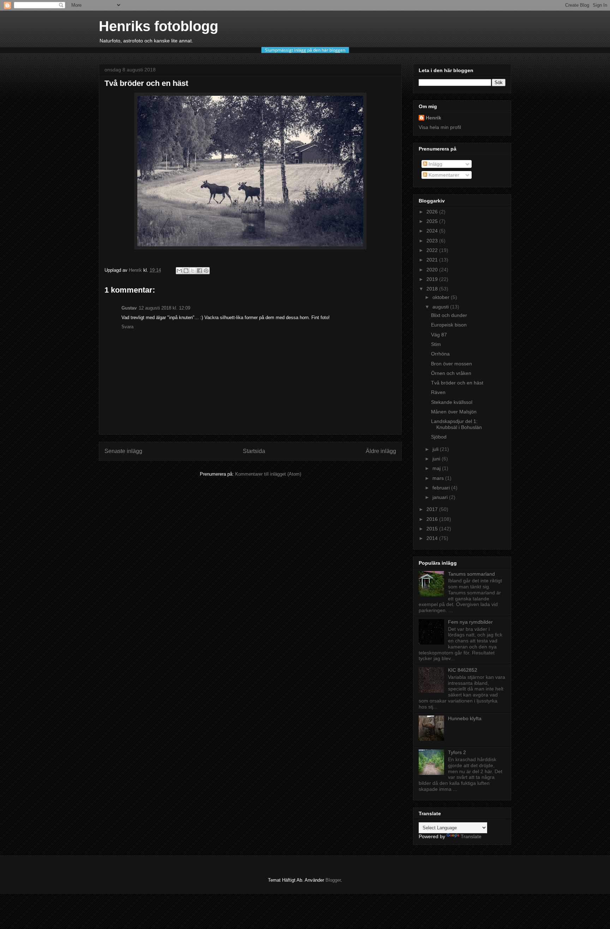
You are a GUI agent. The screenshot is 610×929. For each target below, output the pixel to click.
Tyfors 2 (457, 752)
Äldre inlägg (381, 451)
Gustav (129, 308)
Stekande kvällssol (451, 402)
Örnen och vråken (451, 373)
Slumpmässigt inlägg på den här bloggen (305, 50)
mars (438, 478)
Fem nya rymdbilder (470, 622)
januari (440, 497)
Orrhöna (440, 354)
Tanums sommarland (471, 574)
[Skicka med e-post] (179, 270)
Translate (471, 836)
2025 (432, 221)
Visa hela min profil (440, 127)
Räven (438, 392)
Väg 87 (439, 334)
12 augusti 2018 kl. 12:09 (164, 308)
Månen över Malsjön (454, 411)
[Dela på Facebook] (199, 270)
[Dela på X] (192, 270)
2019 (432, 279)
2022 (432, 250)
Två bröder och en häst (457, 383)
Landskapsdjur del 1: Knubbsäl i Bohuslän (456, 424)
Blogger (333, 880)
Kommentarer (443, 175)
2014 (432, 538)
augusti (441, 307)
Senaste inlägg (123, 451)
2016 (432, 519)
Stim (436, 344)
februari (441, 487)
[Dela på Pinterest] (206, 270)
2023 (432, 240)
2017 (432, 509)
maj (437, 468)
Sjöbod (439, 437)
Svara (127, 326)
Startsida (254, 451)
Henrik (433, 117)
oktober (441, 297)
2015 (432, 528)
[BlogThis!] (186, 270)
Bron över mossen (451, 363)
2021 (432, 260)
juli (436, 449)
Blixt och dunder (449, 315)
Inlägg (434, 164)
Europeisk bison (449, 325)
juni (437, 458)
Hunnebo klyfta (465, 718)
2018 (432, 289)
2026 (432, 211)
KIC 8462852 (462, 670)
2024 (432, 231)
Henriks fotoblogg (158, 26)
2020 (432, 269)
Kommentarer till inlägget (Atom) (268, 474)
